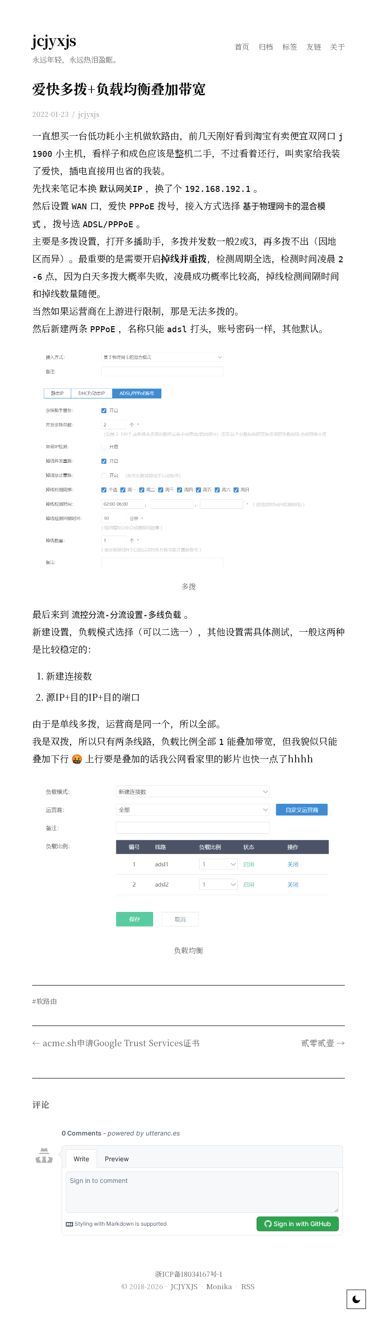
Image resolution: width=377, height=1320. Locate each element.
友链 (313, 46)
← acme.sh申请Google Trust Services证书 (116, 1043)
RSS (248, 1286)
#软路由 (44, 1001)
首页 (241, 46)
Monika (219, 1286)
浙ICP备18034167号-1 (189, 1274)
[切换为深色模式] (356, 1299)
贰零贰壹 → (323, 1043)
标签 (289, 46)
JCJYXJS (184, 1286)
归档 (265, 46)
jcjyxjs (54, 40)
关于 (337, 46)
